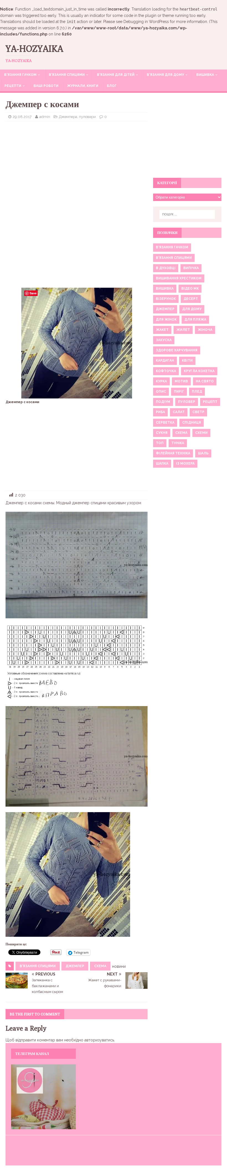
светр (198, 412)
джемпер (75, 966)
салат (179, 412)
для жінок (166, 319)
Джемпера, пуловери (77, 117)
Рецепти (12, 86)
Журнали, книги (82, 86)
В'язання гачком (172, 247)
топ (160, 443)
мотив (181, 381)
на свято (205, 381)
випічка (191, 268)
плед (197, 391)
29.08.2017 (22, 117)
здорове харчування (176, 350)
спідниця (191, 422)
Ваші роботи (45, 86)
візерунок (166, 299)
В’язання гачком (20, 75)
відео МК (190, 288)
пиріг (179, 391)
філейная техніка (173, 453)
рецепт (210, 402)
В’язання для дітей (116, 75)
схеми (201, 433)
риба (160, 412)
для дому (192, 309)
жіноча (205, 330)
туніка (177, 443)
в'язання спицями (38, 966)
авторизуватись (99, 1040)
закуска (164, 340)
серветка (165, 422)
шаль (203, 453)
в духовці (166, 268)
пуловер (186, 402)
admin (44, 117)
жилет (183, 330)
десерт (191, 299)
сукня (161, 433)
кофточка (166, 371)
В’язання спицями (67, 75)
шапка (162, 463)
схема (100, 966)
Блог (112, 86)
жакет (162, 330)
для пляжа (195, 319)
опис (161, 391)
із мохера (185, 463)
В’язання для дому (165, 75)
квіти (187, 360)
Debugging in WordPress (146, 21)
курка (161, 381)
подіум (163, 402)
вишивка (165, 288)
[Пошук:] (187, 214)
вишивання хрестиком (179, 278)
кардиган (165, 360)
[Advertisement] (77, 166)
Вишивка (205, 75)
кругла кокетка (199, 371)
